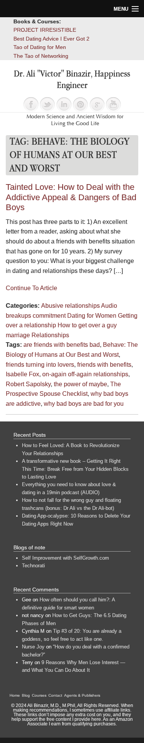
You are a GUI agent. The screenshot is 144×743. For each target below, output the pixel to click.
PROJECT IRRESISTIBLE (44, 30)
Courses (39, 695)
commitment (49, 315)
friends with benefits (104, 364)
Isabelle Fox (22, 374)
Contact (55, 695)
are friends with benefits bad (61, 344)
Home (15, 695)
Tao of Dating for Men (39, 47)
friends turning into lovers (40, 364)
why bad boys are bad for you (84, 403)
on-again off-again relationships (85, 374)
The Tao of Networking (40, 56)
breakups (18, 315)
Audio (109, 305)
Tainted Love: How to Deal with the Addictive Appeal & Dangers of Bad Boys (71, 197)
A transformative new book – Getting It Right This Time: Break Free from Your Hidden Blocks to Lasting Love (75, 469)
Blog (26, 695)
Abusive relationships (70, 305)
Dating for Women (91, 315)
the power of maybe (80, 384)
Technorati (33, 565)
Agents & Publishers (82, 695)
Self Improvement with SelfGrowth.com (65, 558)
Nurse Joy (33, 647)
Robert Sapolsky (28, 384)
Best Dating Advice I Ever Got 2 (51, 39)
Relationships (50, 335)
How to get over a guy (87, 325)
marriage (18, 335)
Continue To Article (31, 288)
